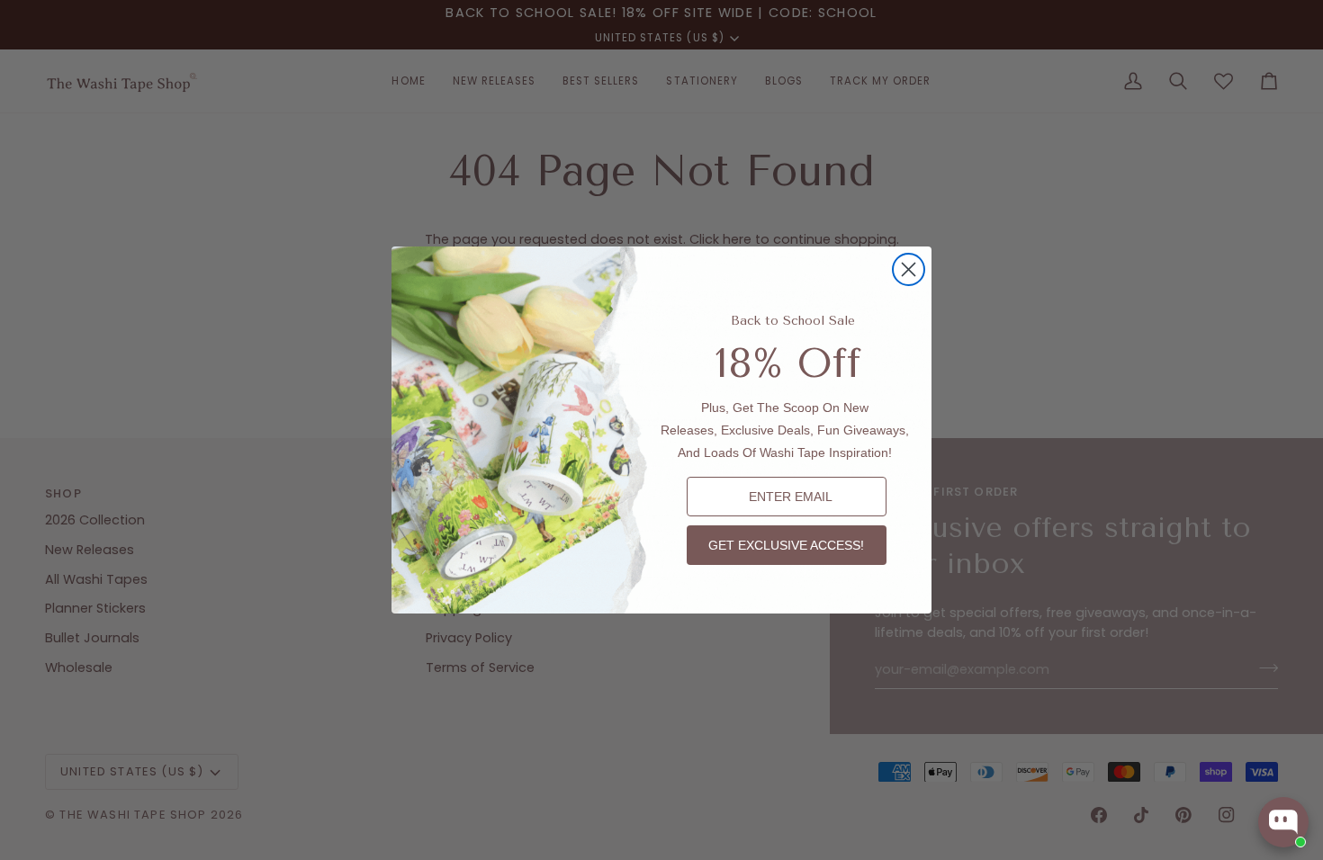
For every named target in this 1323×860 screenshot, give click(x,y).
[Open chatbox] (1283, 822)
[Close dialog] (908, 269)
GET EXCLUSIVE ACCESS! (786, 545)
